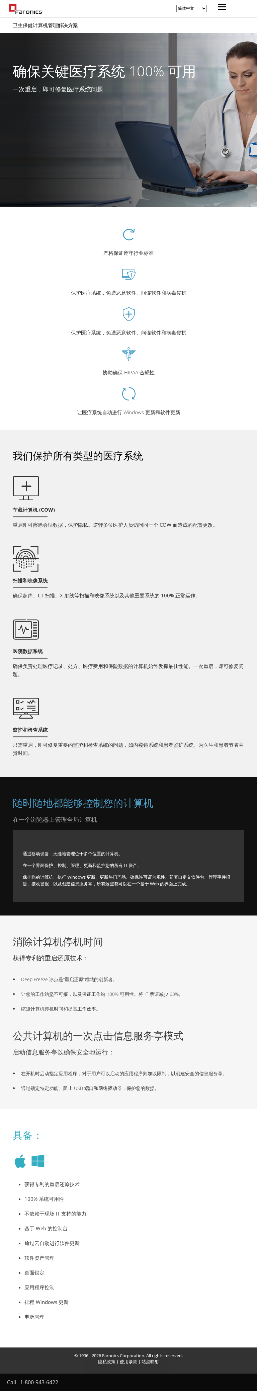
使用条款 (128, 1362)
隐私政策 (106, 1362)
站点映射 (150, 1362)
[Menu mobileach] (220, 7)
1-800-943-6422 (39, 1382)
